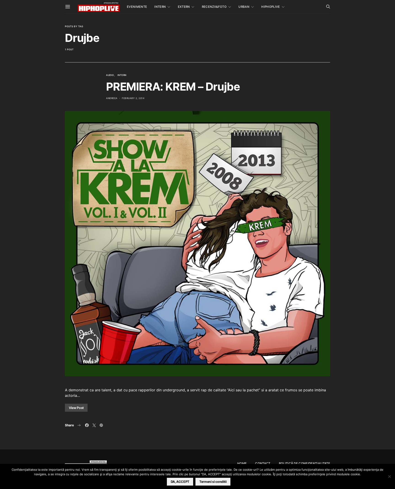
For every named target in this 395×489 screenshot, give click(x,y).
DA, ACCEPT (180, 482)
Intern (160, 6)
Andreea (111, 98)
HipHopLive (270, 6)
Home (242, 463)
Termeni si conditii (213, 482)
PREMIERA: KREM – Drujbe (173, 86)
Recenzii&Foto (214, 6)
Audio (110, 75)
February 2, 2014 (133, 98)
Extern (184, 6)
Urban (243, 6)
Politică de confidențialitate (304, 463)
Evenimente (137, 6)
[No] (389, 476)
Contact (262, 463)
